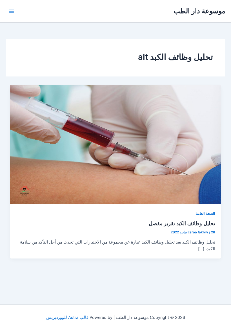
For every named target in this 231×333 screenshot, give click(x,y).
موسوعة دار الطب (199, 11)
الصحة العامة (205, 213)
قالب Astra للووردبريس (67, 317)
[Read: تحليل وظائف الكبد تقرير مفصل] (115, 143)
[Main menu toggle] (11, 11)
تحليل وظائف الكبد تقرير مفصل (182, 223)
